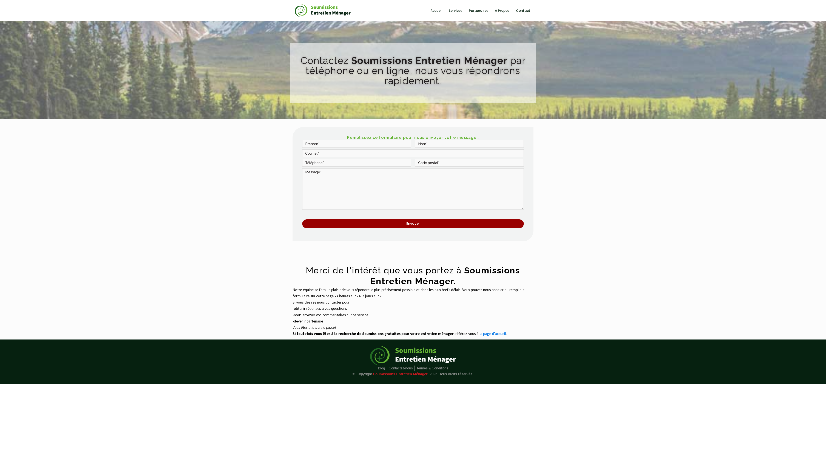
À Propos (502, 10)
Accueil (436, 10)
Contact (523, 10)
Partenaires (479, 10)
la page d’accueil (492, 333)
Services (455, 10)
